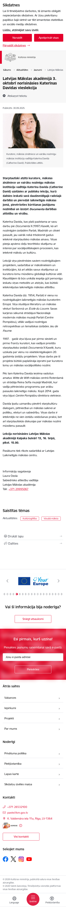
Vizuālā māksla (51, 518)
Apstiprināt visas (49, 37)
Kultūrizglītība (30, 518)
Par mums (10, 728)
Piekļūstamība (12, 763)
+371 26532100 (17, 807)
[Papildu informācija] (20, 825)
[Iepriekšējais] (7, 581)
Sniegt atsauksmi (33, 619)
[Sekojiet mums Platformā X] (13, 859)
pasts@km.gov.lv (17, 812)
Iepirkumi (10, 708)
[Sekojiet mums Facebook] (5, 859)
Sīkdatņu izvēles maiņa (18, 784)
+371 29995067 (18, 489)
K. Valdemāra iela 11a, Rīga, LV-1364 (29, 818)
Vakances (10, 697)
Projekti (9, 718)
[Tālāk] (58, 581)
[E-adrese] (10, 825)
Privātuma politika (15, 753)
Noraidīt (17, 37)
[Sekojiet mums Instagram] (21, 859)
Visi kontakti (21, 836)
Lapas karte (11, 774)
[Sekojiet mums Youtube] (29, 859)
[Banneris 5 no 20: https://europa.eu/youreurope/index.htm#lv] (33, 581)
